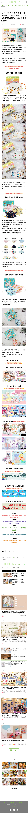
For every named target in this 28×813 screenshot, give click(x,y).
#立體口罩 (4, 559)
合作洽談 (21, 802)
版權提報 (15, 802)
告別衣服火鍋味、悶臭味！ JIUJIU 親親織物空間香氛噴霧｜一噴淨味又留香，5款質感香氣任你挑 (14, 612)
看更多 (13, 750)
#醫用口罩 (9, 557)
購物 (3, 5)
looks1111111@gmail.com (16, 804)
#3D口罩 (16, 557)
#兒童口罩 (23, 557)
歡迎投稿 (6, 802)
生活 (3, 594)
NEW (7, 5)
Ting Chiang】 (11, 551)
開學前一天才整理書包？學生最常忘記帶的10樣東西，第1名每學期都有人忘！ (14, 688)
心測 (12, 5)
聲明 (11, 802)
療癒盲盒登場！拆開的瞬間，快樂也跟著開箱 (13, 740)
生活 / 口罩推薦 (5, 24)
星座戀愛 (18, 5)
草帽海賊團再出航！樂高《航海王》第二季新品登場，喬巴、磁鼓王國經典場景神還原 (14, 714)
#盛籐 (3, 557)
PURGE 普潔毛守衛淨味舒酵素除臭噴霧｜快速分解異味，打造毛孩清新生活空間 (14, 638)
